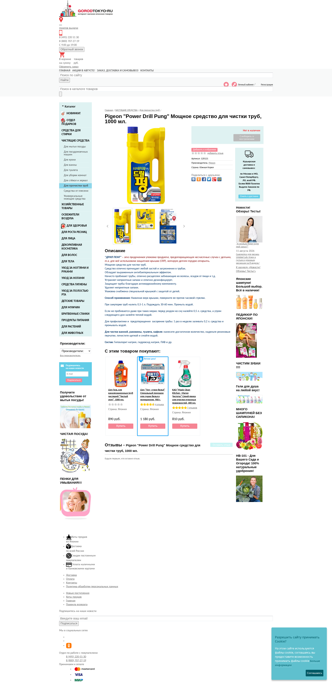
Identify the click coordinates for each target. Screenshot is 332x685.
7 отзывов (192, 408)
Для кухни (70, 159)
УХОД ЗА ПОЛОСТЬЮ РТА (75, 292)
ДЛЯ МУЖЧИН (71, 307)
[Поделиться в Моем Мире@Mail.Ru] (219, 179)
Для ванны (70, 165)
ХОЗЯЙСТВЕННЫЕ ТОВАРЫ (73, 206)
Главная (70, 600)
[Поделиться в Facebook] (204, 179)
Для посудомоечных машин (76, 153)
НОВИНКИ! (74, 113)
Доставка (71, 575)
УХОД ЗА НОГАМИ (73, 278)
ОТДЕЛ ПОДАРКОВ (69, 122)
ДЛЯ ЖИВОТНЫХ (72, 333)
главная (64, 70)
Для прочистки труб (76, 185)
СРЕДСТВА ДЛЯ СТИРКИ (71, 132)
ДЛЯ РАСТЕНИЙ (71, 326)
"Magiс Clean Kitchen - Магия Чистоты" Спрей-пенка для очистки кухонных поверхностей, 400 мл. (184, 396)
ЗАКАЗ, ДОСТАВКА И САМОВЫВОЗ (117, 70)
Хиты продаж (74, 597)
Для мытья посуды (75, 146)
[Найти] (60, 94)
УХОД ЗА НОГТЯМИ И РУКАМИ (75, 269)
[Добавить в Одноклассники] (199, 179)
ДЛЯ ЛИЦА (68, 238)
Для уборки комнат (75, 175)
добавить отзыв (215, 153)
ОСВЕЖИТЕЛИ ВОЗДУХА (70, 216)
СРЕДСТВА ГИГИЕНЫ (74, 284)
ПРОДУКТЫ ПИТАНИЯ (75, 320)
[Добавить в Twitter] (209, 179)
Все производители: (70, 355)
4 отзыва (159, 404)
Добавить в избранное (204, 149)
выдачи (68, 28)
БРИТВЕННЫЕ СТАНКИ (75, 313)
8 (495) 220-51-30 (76, 656)
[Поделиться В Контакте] (193, 179)
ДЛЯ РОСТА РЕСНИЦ (74, 232)
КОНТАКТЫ (147, 70)
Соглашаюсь (314, 673)
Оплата (70, 579)
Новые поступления (77, 593)
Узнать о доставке (249, 196)
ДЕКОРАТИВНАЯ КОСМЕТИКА (72, 246)
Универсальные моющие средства (74, 197)
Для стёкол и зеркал (75, 180)
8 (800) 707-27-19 (76, 660)
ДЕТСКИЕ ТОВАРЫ (73, 301)
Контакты (71, 582)
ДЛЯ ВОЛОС (69, 255)
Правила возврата (76, 604)
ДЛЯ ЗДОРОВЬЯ (77, 225)
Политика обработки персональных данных (92, 586)
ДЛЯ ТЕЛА (68, 261)
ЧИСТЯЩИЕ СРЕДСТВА (75, 140)
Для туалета (71, 170)
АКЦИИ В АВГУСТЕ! (83, 70)
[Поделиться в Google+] (214, 179)
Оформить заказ (69, 66)
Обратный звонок (72, 49)
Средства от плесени (76, 191)
